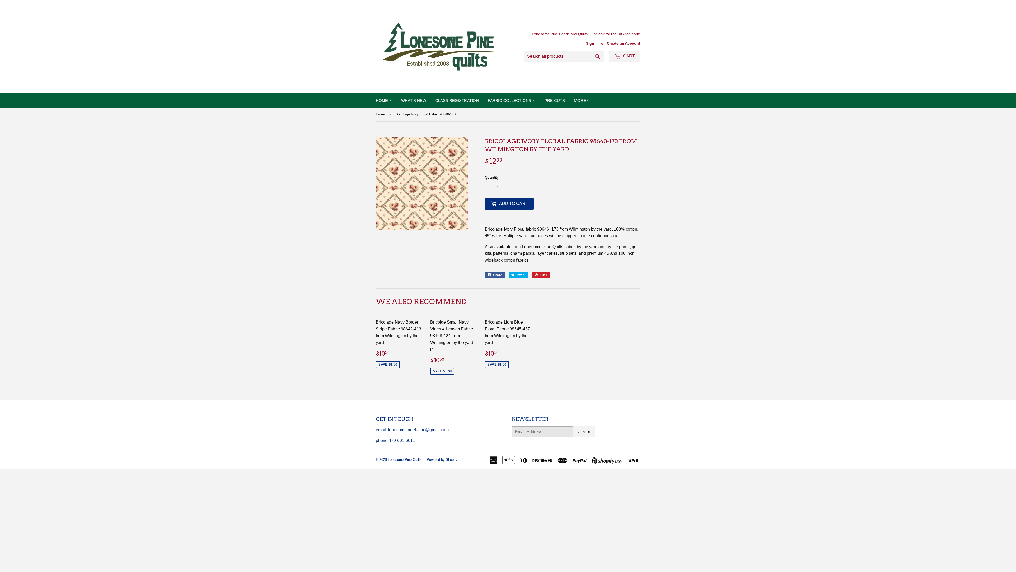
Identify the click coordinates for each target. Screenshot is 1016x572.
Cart (628, 56)
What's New (413, 100)
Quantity (492, 177)
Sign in (592, 44)
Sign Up (583, 432)
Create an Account (623, 44)
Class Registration (457, 100)
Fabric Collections (510, 100)
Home (382, 100)
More (580, 100)
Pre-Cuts (555, 100)
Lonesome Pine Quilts (405, 460)
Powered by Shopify (442, 460)
